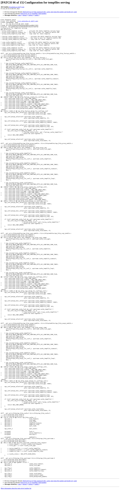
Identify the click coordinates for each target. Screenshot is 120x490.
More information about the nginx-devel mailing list (16, 488)
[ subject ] (31, 15)
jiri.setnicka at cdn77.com (16, 7)
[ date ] (20, 15)
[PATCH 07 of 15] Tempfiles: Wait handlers (33, 13)
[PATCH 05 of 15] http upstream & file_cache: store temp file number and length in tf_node (50, 12)
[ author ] (36, 15)
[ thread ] (24, 15)
